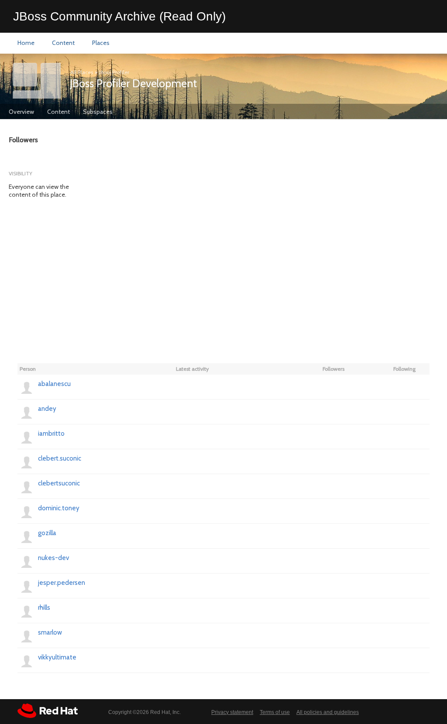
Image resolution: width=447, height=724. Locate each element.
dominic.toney (58, 508)
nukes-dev (53, 558)
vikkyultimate (57, 657)
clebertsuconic (59, 483)
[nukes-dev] (27, 561)
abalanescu (54, 384)
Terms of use (275, 712)
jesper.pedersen (61, 583)
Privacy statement (232, 712)
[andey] (27, 412)
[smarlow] (27, 635)
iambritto (51, 433)
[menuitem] (26, 43)
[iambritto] (27, 437)
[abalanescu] (27, 387)
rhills (44, 607)
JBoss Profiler (114, 72)
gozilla (47, 533)
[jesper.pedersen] (27, 586)
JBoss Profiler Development (133, 83)
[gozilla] (27, 536)
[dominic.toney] (27, 511)
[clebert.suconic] (27, 461)
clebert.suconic (59, 458)
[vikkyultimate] (27, 660)
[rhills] (27, 611)
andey (47, 409)
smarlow (50, 632)
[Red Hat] (47, 711)
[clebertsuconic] (27, 486)
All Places (81, 72)
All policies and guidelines (327, 712)
